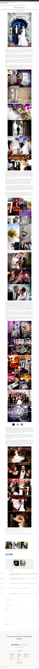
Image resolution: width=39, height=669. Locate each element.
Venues (18, 658)
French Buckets (18, 181)
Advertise (11, 659)
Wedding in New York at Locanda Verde (16, 550)
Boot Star (14, 307)
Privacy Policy (12, 656)
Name (7, 602)
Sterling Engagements (28, 48)
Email (9, 605)
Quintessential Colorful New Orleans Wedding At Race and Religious (8, 550)
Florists (18, 659)
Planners (18, 657)
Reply (1, 574)
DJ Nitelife (19, 61)
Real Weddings (26, 656)
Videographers (19, 656)
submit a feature (36, 3)
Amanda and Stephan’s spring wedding (11, 48)
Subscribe (19, 650)
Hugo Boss (6, 312)
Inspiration (25, 655)
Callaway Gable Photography (19, 49)
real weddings (4, 556)
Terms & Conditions (13, 658)
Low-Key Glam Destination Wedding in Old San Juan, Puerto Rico (23, 550)
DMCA (11, 657)
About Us (11, 655)
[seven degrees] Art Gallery (18, 51)
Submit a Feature (26, 657)
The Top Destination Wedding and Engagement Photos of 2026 (19, 0)
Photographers (19, 655)
